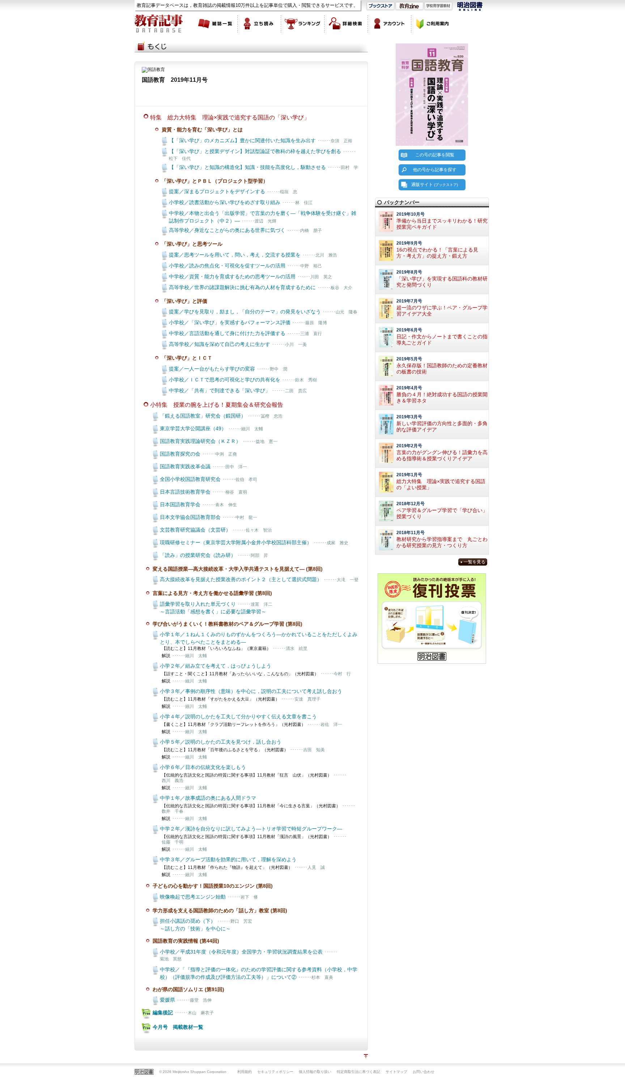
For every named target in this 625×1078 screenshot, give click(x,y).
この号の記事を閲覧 (434, 154)
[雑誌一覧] (216, 23)
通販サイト (434, 184)
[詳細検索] (346, 23)
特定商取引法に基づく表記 (358, 1072)
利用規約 (244, 1072)
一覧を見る (474, 562)
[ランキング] (302, 23)
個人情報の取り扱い (315, 1072)
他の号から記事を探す (434, 169)
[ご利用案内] (433, 23)
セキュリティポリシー (275, 1072)
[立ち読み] (259, 23)
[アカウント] (389, 23)
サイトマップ (396, 1072)
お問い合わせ (423, 1072)
